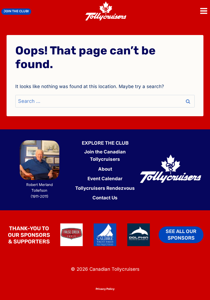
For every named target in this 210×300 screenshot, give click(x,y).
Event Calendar (105, 178)
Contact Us (105, 197)
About (105, 169)
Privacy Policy (105, 288)
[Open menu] (203, 10)
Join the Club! (16, 11)
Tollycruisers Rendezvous (105, 188)
